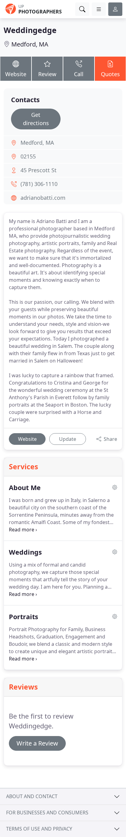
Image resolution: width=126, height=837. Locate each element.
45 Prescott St (38, 170)
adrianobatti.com (42, 197)
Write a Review (37, 743)
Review (47, 74)
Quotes (110, 74)
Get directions (36, 119)
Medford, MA (29, 44)
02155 (28, 156)
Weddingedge (30, 30)
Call (78, 74)
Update (67, 439)
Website (15, 74)
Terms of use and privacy (39, 828)
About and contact (31, 796)
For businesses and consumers (47, 812)
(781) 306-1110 (38, 184)
